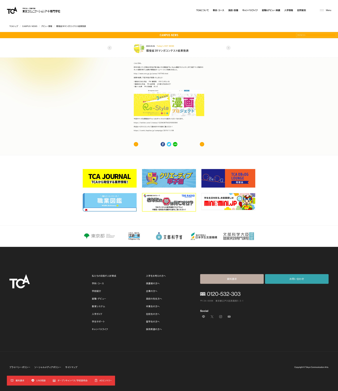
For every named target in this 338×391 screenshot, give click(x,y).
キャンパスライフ (250, 10)
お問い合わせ (297, 279)
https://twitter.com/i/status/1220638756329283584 (156, 122)
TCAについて (202, 10)
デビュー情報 (46, 26)
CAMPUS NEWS (29, 26)
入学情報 (288, 10)
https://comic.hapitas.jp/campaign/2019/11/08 (154, 130)
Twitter (169, 144)
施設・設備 (233, 10)
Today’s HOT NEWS (165, 46)
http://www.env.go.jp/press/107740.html (151, 73)
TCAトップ (13, 26)
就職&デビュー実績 (271, 10)
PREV (109, 48)
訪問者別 (301, 10)
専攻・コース (218, 10)
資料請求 (232, 279)
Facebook (163, 144)
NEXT (228, 48)
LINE (175, 144)
